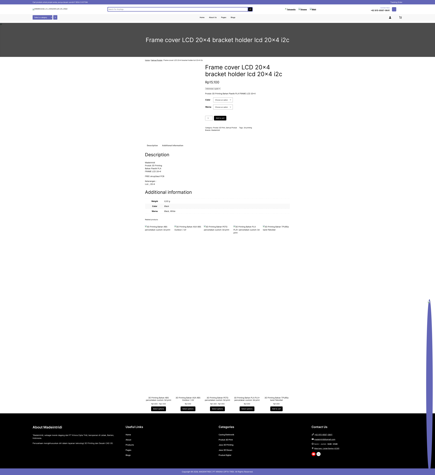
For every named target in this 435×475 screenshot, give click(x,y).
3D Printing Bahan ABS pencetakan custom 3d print (158, 399)
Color (207, 100)
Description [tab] (152, 145)
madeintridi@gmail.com (324, 439)
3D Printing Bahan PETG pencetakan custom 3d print (217, 399)
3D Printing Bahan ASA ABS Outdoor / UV (188, 399)
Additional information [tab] (172, 145)
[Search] (250, 9)
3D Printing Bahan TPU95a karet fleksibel (276, 399)
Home (147, 60)
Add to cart (220, 118)
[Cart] (400, 17)
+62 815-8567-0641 (380, 10)
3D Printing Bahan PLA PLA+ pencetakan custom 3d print (247, 399)
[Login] (390, 17)
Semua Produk (156, 60)
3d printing (248, 128)
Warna (208, 107)
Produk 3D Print (219, 128)
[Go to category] (55, 17)
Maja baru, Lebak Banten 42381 (326, 448)
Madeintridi (215, 130)
